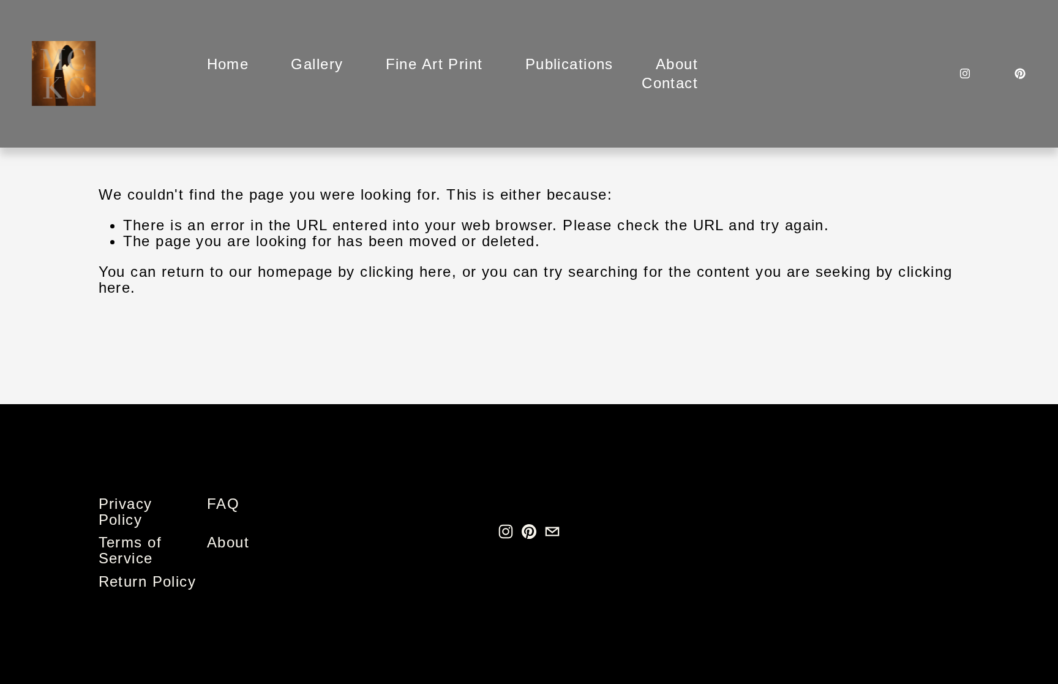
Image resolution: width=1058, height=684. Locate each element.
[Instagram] (965, 73)
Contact (670, 83)
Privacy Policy (125, 512)
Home (228, 64)
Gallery (317, 64)
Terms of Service (130, 550)
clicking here (406, 271)
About (677, 64)
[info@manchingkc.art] (552, 531)
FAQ (223, 504)
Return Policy (148, 582)
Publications (569, 64)
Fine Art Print (434, 64)
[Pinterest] (1020, 73)
